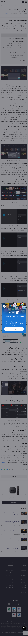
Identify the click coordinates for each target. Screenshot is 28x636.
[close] (4, 306)
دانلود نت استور (14, 329)
